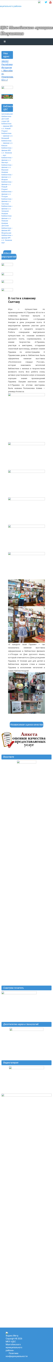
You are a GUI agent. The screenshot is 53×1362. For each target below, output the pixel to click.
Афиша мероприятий (8, 255)
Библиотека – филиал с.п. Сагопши (7, 201)
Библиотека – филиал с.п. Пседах (7, 194)
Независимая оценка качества (26, 724)
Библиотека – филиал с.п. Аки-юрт (7, 160)
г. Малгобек (7, 70)
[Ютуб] (50, 2)
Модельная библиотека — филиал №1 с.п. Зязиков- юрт (7, 238)
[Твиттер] (46, 2)
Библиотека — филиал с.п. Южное (7, 143)
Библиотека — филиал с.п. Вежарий (7, 135)
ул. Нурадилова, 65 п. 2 (7, 77)
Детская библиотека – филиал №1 (7, 228)
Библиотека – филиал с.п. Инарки (7, 177)
